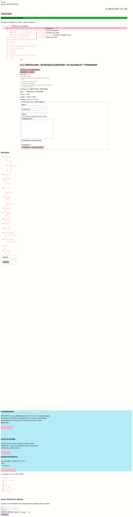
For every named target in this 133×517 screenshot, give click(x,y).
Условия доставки (52, 33)
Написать (6, 452)
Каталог (41, 28)
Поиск (5, 257)
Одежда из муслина (27, 34)
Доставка (42, 33)
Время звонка (7, 512)
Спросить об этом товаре (30, 69)
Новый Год (7, 251)
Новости (42, 30)
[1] (22, 60)
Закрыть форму (37, 147)
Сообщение (27, 119)
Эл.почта (25, 109)
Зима (15, 30)
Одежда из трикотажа (18, 37)
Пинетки (12, 53)
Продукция (49, 28)
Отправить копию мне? (31, 140)
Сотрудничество (45, 35)
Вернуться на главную (20, 26)
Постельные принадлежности (22, 46)
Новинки (12, 28)
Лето (15, 33)
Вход (6, 478)
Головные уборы (16, 48)
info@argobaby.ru (12, 463)
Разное (12, 50)
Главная (8, 26)
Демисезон (18, 35)
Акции (11, 57)
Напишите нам (8, 470)
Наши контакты (52, 37)
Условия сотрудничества (62, 35)
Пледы (11, 44)
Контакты (42, 37)
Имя (23, 105)
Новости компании (52, 30)
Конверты (27, 30)
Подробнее (7, 427)
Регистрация (9, 480)
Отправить (26, 147)
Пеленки (12, 41)
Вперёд (5, 262)
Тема (24, 114)
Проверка (26, 145)
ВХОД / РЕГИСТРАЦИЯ (9, 4)
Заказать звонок (6, 13)
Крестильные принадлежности (23, 55)
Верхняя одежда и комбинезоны (23, 39)
